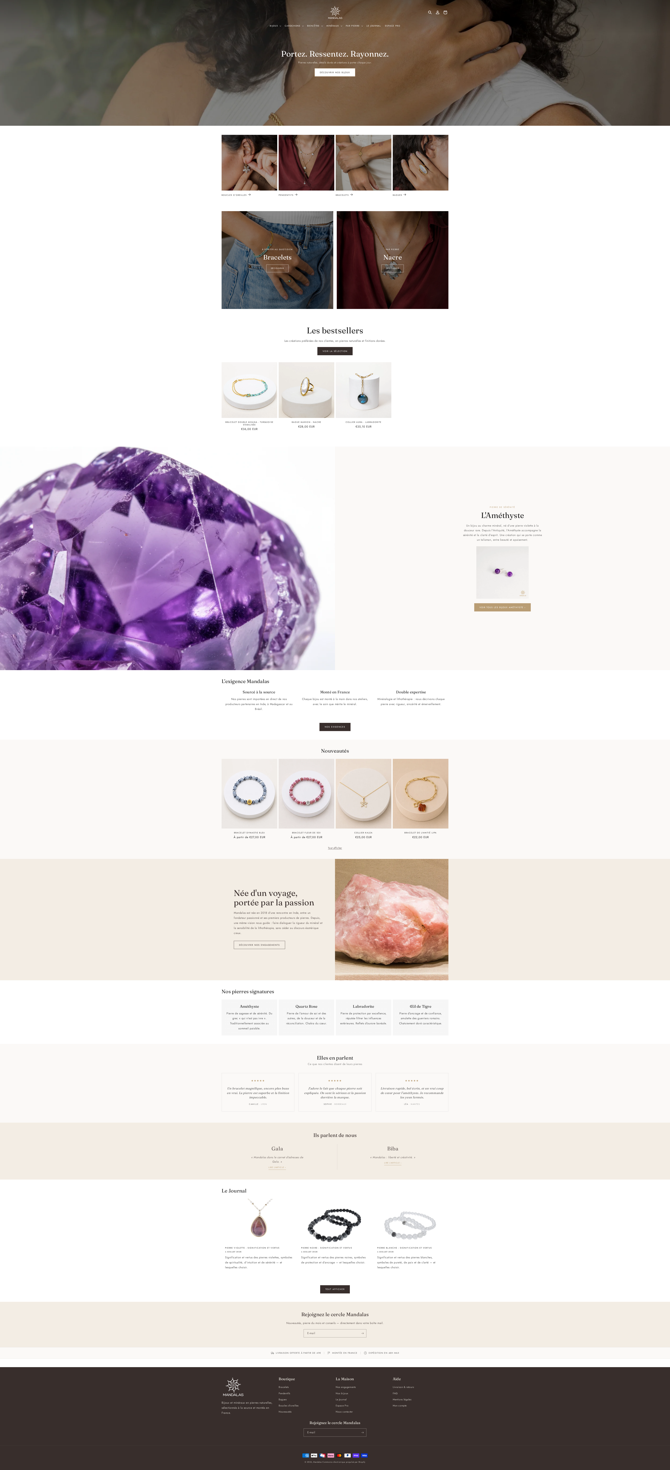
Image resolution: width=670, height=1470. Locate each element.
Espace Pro (342, 1405)
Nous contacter (344, 1411)
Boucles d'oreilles (234, 195)
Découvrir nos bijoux (335, 72)
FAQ (395, 1393)
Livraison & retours (403, 1387)
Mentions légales (402, 1399)
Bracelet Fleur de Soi (306, 832)
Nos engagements (346, 1387)
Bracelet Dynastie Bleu (249, 832)
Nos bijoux (342, 1393)
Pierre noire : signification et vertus (326, 1248)
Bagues (397, 195)
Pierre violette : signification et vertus (252, 1248)
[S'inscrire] (362, 1333)
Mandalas (317, 1462)
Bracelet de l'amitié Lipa (420, 832)
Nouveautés (285, 1411)
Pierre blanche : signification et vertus (404, 1248)
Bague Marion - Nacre (306, 422)
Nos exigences (335, 727)
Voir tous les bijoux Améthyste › (502, 607)
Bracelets (342, 195)
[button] (275, 26)
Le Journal (341, 1399)
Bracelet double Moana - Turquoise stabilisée (249, 423)
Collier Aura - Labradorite (364, 422)
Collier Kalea (363, 832)
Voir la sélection (335, 351)
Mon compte (400, 1405)
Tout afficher (335, 848)
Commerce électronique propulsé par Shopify (343, 1462)
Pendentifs (286, 195)
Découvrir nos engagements (259, 945)
